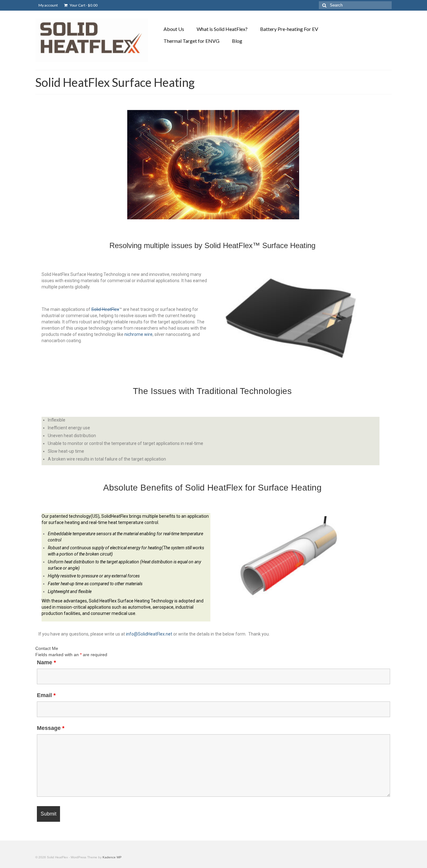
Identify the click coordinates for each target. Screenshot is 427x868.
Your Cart (83, 5)
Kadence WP (112, 857)
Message (50, 728)
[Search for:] (355, 5)
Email (46, 695)
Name (46, 662)
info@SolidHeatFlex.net (149, 633)
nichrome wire (138, 334)
